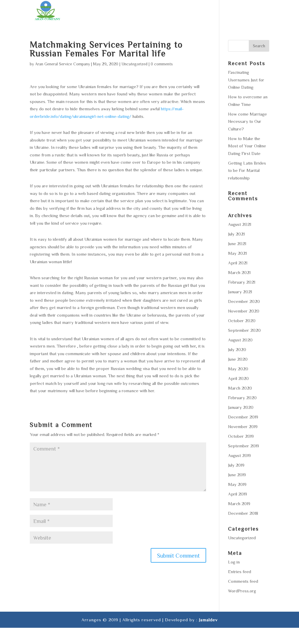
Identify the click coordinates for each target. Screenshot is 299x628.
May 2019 (237, 484)
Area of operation (183, 12)
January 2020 (240, 407)
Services (141, 12)
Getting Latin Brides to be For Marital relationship (247, 170)
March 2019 (239, 503)
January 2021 (240, 291)
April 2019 (237, 494)
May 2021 (237, 253)
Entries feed (239, 571)
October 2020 (241, 320)
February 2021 (241, 282)
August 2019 (239, 455)
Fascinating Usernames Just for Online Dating (246, 79)
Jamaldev (208, 619)
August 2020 (240, 340)
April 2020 (238, 378)
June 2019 (237, 474)
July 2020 (237, 349)
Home (94, 12)
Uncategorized (134, 64)
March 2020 (240, 388)
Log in (234, 562)
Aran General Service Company (62, 64)
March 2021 (239, 272)
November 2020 (243, 311)
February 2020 (242, 397)
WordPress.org (242, 591)
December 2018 (243, 513)
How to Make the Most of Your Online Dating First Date (247, 146)
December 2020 (244, 301)
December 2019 (243, 417)
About (115, 12)
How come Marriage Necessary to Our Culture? (247, 121)
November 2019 (243, 426)
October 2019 (241, 436)
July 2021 (236, 234)
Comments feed (243, 581)
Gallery (223, 12)
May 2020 (238, 369)
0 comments (162, 64)
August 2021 (239, 224)
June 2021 (237, 243)
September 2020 (244, 330)
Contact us (255, 12)
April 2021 (237, 263)
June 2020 (238, 359)
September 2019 (243, 446)
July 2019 (236, 465)
